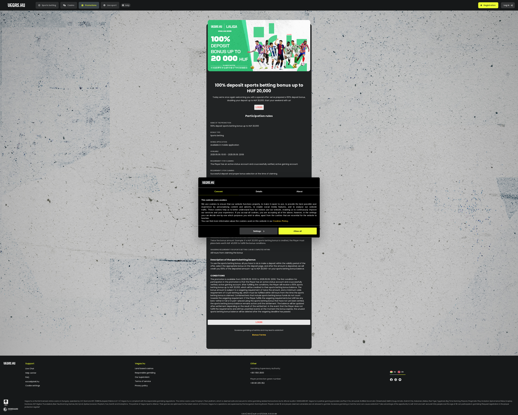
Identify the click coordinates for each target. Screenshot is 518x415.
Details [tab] (259, 191)
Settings (257, 231)
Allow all (298, 231)
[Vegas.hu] (16, 5)
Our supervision (142, 377)
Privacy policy (141, 385)
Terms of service (143, 381)
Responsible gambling (145, 373)
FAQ (27, 377)
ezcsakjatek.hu (32, 381)
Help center (30, 373)
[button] (488, 5)
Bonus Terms (259, 334)
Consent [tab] (218, 191)
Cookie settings (32, 385)
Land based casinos (144, 368)
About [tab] (299, 191)
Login (259, 107)
